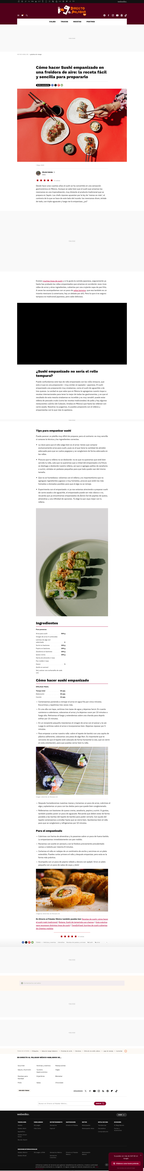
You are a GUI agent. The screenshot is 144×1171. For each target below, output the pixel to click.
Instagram (112, 15)
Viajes (52, 22)
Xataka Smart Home (22, 1135)
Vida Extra (37, 1128)
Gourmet (21, 1066)
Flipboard (59, 85)
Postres (90, 22)
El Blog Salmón (119, 1125)
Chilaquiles (35, 1051)
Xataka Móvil (22, 1128)
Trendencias (102, 1125)
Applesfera (21, 1131)
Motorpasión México (86, 1153)
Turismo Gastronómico (42, 1071)
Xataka (20, 1125)
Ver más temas (24, 1090)
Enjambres (41, 1076)
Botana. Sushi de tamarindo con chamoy (76, 922)
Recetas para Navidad (23, 1077)
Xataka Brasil (22, 1155)
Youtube (117, 15)
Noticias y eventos (49, 942)
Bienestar (58, 1076)
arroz (98, 942)
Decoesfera (102, 1128)
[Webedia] (23, 1114)
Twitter (55, 85)
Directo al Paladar (72, 1125)
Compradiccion (103, 1131)
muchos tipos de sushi (52, 281)
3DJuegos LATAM (39, 1152)
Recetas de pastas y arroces (75, 942)
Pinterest (104, 15)
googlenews (121, 15)
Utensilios (61, 942)
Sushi (91, 942)
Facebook (108, 15)
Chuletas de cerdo (67, 1051)
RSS (103, 1090)
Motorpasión (86, 1125)
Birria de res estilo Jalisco (92, 1051)
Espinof (52, 1128)
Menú (18, 15)
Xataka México (22, 1152)
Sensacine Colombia (53, 1156)
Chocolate (59, 1083)
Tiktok (126, 15)
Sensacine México (56, 1152)
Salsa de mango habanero (50, 1051)
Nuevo (22, 15)
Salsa (39, 1083)
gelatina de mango (36, 54)
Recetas (77, 22)
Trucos (64, 22)
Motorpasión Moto (88, 1128)
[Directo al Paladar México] (72, 10)
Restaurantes (60, 1066)
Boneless (78, 1051)
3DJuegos (37, 1125)
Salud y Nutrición (24, 1070)
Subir (120, 1114)
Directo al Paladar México (72, 1153)
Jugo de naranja (108, 1051)
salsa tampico (80, 290)
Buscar (26, 15)
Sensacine (53, 1125)
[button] (48, 172)
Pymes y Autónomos (118, 1129)
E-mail (62, 85)
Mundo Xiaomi (22, 1140)
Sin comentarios (44, 85)
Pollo (20, 1083)
